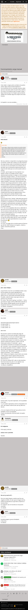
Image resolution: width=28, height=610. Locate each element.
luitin (5, 586)
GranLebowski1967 (8, 566)
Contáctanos (4, 604)
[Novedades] (23, 1)
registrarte (16, 21)
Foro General (11, 558)
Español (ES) (5, 602)
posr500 (5, 572)
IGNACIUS (6, 558)
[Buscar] (26, 1)
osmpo (5, 580)
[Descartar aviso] (25, 5)
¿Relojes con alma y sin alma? (12, 571)
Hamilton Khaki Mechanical (17, 585)
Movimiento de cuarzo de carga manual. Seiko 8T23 (13, 556)
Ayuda (11, 606)
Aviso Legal (10, 604)
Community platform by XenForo (13, 608)
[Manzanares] (14, 37)
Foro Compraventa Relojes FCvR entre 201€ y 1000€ (14, 587)
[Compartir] (25, 82)
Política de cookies (5, 606)
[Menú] (2, 1)
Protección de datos (18, 604)
